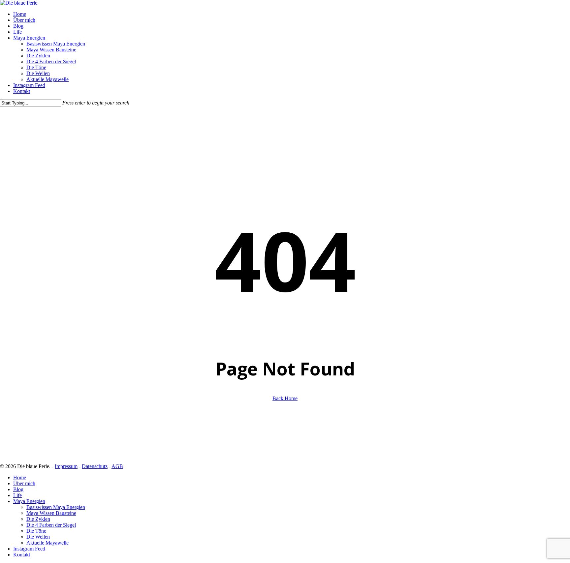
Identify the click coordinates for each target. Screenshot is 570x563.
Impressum (66, 466)
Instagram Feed (29, 548)
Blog (18, 489)
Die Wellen (38, 537)
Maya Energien (29, 501)
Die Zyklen (38, 519)
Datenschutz (95, 466)
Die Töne (36, 531)
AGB (117, 466)
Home (19, 477)
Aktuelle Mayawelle (47, 543)
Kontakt (21, 554)
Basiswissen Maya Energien (55, 507)
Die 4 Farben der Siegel (51, 525)
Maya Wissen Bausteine (51, 513)
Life (17, 495)
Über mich (24, 483)
